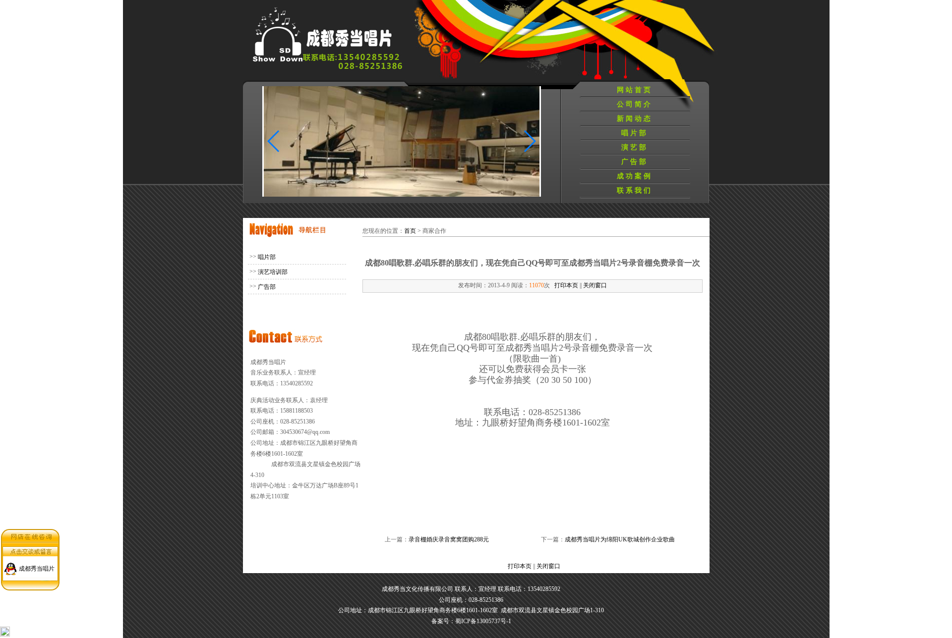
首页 (410, 230)
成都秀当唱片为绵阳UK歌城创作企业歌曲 (620, 539)
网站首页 (635, 90)
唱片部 (634, 133)
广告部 (634, 161)
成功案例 (635, 176)
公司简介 (635, 104)
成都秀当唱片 (37, 568)
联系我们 (635, 190)
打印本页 (566, 285)
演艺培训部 (273, 271)
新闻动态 (635, 118)
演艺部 (634, 147)
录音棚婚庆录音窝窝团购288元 (449, 539)
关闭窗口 (595, 285)
